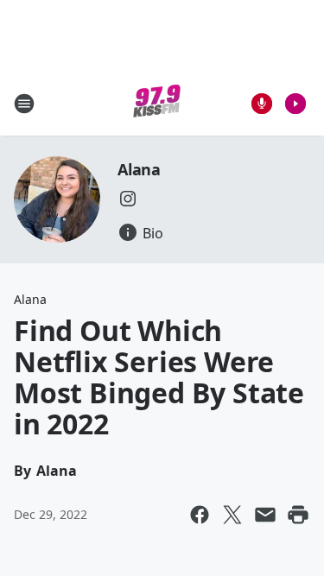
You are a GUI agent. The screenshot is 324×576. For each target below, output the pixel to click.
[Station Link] (156, 103)
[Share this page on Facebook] (199, 515)
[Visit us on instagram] (128, 198)
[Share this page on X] (232, 515)
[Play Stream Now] (295, 103)
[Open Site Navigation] (24, 103)
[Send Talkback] (261, 103)
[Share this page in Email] (265, 515)
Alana (139, 169)
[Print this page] (298, 515)
